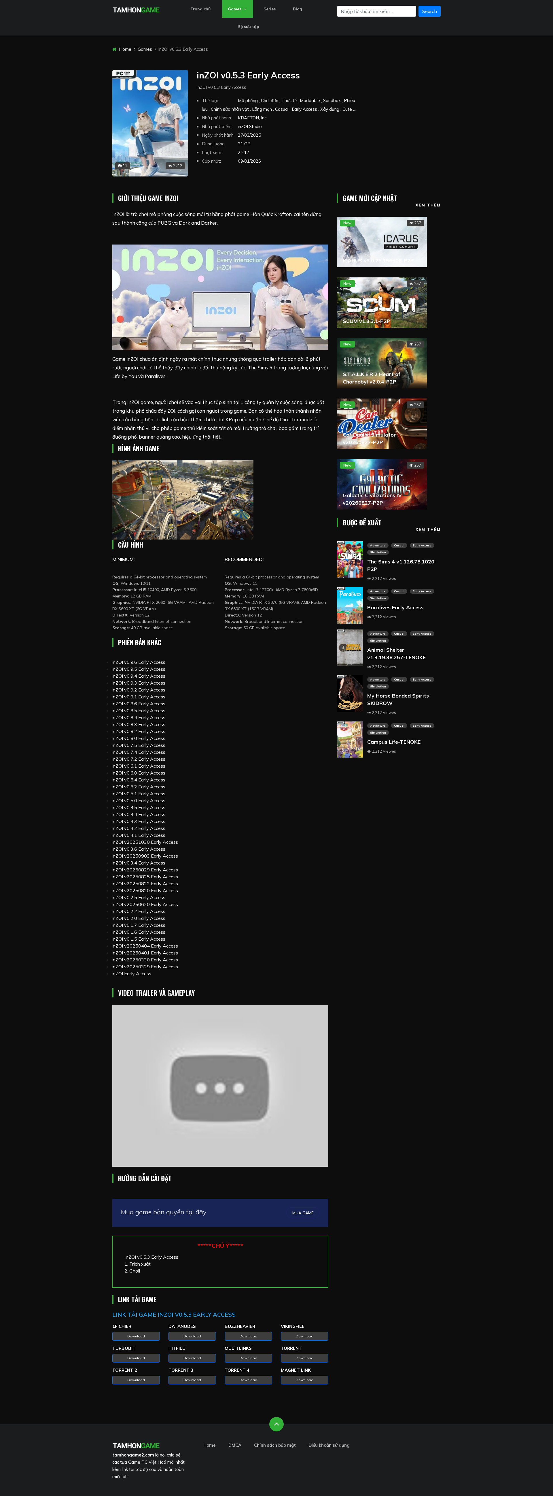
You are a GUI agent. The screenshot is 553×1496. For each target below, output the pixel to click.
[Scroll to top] (276, 1424)
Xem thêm (428, 205)
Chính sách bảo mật (275, 1445)
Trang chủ (200, 9)
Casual (399, 545)
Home (124, 49)
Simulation (378, 552)
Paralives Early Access (395, 607)
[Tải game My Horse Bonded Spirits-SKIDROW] (350, 693)
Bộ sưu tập (248, 26)
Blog (297, 9)
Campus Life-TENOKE (394, 741)
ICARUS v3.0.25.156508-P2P (378, 260)
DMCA (234, 1445)
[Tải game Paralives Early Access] (350, 605)
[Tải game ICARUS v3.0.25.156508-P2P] (382, 241)
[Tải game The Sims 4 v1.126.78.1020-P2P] (350, 559)
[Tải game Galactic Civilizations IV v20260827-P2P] (382, 483)
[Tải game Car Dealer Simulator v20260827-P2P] (382, 423)
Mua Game (303, 1212)
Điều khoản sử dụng (329, 1445)
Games (235, 9)
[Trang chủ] (136, 1445)
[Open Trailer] (220, 1086)
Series (270, 9)
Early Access (422, 545)
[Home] (136, 9)
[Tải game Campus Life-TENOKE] (350, 739)
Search (429, 11)
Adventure (378, 545)
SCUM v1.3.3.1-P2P (366, 321)
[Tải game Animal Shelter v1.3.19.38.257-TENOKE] (350, 647)
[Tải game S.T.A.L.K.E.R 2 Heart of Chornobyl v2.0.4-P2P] (382, 362)
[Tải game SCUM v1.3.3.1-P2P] (382, 302)
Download (136, 1336)
